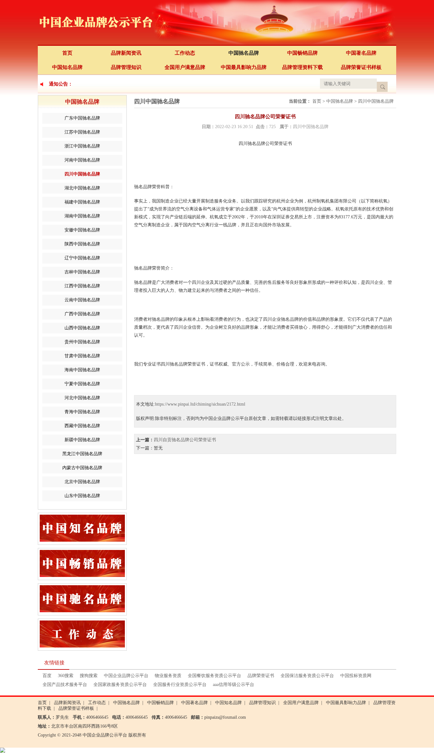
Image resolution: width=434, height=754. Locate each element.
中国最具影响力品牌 (244, 67)
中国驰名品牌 (243, 53)
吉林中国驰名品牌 (82, 272)
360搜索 (65, 675)
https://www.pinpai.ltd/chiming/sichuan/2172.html (200, 404)
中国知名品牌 (67, 67)
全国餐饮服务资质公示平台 (214, 675)
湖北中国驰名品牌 (82, 188)
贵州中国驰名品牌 (82, 341)
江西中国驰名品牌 (82, 286)
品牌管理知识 (126, 67)
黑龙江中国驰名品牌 (82, 453)
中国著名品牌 (361, 53)
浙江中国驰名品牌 (82, 146)
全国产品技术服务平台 (65, 684)
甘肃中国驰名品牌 (82, 355)
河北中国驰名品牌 (82, 397)
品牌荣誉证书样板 (361, 67)
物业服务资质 (168, 675)
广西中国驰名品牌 (82, 314)
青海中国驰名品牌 (82, 411)
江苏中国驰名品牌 (82, 132)
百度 (47, 675)
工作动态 (185, 53)
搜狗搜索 (89, 675)
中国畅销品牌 (302, 53)
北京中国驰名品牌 (82, 481)
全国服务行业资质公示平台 (180, 684)
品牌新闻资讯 (126, 53)
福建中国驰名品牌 (82, 202)
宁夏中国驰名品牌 (82, 383)
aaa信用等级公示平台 (233, 684)
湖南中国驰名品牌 (82, 216)
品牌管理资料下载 (302, 67)
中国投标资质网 (355, 675)
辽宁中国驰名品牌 (82, 258)
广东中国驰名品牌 (82, 118)
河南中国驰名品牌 (82, 160)
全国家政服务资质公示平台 (120, 684)
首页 (67, 53)
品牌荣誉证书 (261, 675)
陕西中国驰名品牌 (82, 244)
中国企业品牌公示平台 (126, 675)
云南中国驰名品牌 (82, 300)
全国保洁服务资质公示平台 (307, 675)
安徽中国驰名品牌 (82, 230)
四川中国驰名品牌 (82, 174)
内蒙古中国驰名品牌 (82, 467)
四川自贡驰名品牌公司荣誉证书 (185, 439)
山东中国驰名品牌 (82, 495)
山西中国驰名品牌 (82, 328)
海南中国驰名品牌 (82, 369)
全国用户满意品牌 (185, 67)
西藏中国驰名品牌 (82, 425)
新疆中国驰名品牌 (82, 439)
